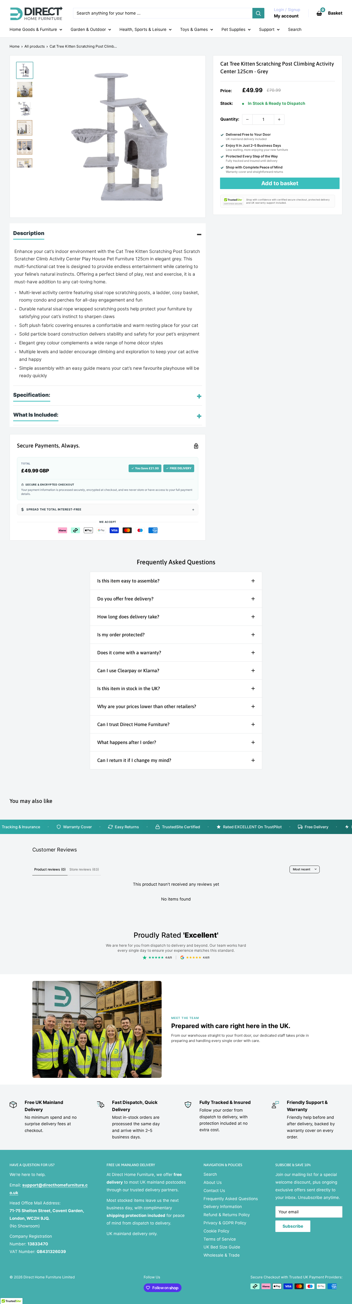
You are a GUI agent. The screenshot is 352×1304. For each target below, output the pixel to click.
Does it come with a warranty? (129, 652)
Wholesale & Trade (222, 1255)
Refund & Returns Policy (227, 1214)
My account (286, 15)
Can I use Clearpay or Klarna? (128, 670)
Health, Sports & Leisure (142, 29)
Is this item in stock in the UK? (128, 688)
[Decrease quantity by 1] (247, 119)
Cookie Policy (216, 1231)
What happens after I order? (126, 742)
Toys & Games (194, 29)
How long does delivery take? (128, 616)
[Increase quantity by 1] (279, 119)
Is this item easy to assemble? (128, 580)
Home (15, 46)
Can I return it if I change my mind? (134, 760)
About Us (213, 1182)
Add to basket (280, 183)
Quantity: (229, 119)
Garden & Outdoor (88, 29)
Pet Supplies (233, 29)
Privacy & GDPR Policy (225, 1222)
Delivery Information (223, 1206)
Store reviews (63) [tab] (84, 869)
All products (34, 46)
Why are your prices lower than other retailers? (146, 706)
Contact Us (214, 1190)
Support (266, 29)
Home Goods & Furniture (33, 29)
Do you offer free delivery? (125, 598)
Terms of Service (220, 1239)
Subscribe (293, 1226)
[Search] (258, 13)
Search (294, 29)
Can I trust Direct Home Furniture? (133, 724)
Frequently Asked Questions (231, 1198)
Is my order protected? (121, 634)
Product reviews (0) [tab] (50, 869)
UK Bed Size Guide (222, 1247)
